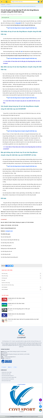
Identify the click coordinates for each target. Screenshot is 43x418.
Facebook (21, 411)
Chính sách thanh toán (6, 380)
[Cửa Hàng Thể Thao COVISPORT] (6, 2)
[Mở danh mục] (40, 273)
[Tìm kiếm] (38, 2)
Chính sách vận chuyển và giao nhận (9, 377)
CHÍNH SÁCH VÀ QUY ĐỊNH (6, 372)
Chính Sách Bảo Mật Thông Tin (8, 375)
